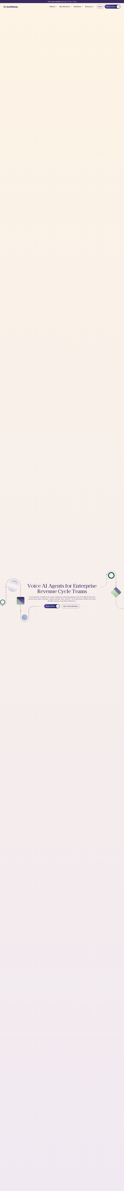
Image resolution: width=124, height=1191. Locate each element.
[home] (11, 7)
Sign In (100, 7)
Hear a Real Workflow (70, 606)
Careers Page (71, 1)
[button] (53, 6)
